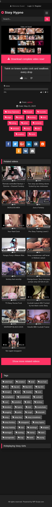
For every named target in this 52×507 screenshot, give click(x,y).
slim (38, 128)
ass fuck (43, 382)
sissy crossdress (34, 417)
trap (21, 437)
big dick (40, 387)
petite (25, 123)
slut (22, 427)
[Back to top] (44, 500)
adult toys (8, 382)
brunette (42, 112)
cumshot (17, 402)
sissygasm (25, 422)
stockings (33, 427)
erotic (20, 117)
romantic (38, 123)
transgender (9, 437)
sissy (28, 128)
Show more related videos (26, 361)
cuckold (38, 397)
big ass (16, 387)
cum (6, 402)
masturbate (41, 407)
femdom (8, 407)
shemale (41, 412)
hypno (19, 407)
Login (29, 6)
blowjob (29, 112)
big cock (28, 387)
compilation (9, 397)
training (21, 432)
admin (30, 102)
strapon (46, 427)
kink (44, 117)
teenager (8, 432)
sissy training (10, 427)
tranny (32, 432)
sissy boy (18, 417)
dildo (28, 402)
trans (42, 432)
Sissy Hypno (13, 12)
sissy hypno (39, 422)
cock (39, 392)
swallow (21, 134)
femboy (33, 117)
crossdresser (25, 397)
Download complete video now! (27, 59)
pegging (8, 412)
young (41, 437)
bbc (6, 387)
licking (13, 123)
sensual (16, 128)
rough (29, 412)
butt (18, 392)
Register (38, 6)
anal (32, 382)
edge (9, 117)
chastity (29, 392)
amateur (21, 382)
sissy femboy (10, 422)
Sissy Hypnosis (13, 112)
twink (33, 134)
